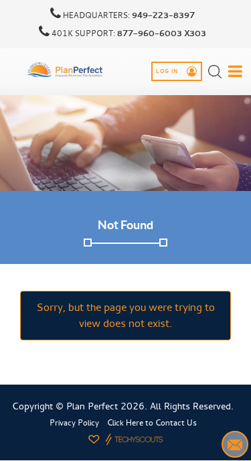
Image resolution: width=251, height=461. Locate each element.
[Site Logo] (65, 69)
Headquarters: (128, 15)
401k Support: (128, 33)
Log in (168, 71)
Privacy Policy (74, 423)
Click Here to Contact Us (152, 423)
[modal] (235, 71)
